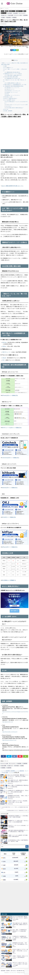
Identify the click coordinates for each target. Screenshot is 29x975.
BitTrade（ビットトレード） (12, 87)
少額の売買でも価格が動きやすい (13, 75)
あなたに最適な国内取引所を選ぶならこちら (12, 185)
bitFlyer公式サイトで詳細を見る (9, 547)
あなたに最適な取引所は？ (10, 98)
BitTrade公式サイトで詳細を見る (10, 395)
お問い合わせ (13, 970)
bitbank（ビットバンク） (11, 92)
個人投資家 (11, 15)
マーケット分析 (19, 15)
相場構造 (14, 17)
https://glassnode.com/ (7, 721)
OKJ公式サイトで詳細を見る (9, 517)
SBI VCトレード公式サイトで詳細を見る (12, 427)
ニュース (3, 770)
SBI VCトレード (9, 89)
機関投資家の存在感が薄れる (12, 72)
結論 (5, 66)
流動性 (3, 17)
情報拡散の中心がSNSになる (12, 78)
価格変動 (25, 15)
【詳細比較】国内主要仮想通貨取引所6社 (13, 86)
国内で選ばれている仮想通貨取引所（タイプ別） (15, 84)
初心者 (4, 772)
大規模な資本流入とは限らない (13, 83)
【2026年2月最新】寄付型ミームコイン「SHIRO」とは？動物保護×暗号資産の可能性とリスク (14, 807)
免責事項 (8, 970)
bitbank (4, 357)
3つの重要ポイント (8, 67)
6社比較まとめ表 (7, 96)
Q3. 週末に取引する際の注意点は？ (14, 107)
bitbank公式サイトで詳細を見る (9, 487)
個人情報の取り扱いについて (22, 970)
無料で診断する (14, 610)
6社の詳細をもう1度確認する (9, 580)
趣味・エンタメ (10, 772)
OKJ (7, 93)
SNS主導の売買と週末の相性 (10, 76)
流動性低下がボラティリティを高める (12, 73)
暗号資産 (10, 13)
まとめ (5, 109)
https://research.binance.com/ (9, 740)
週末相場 (9, 17)
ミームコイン (22, 13)
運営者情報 (3, 970)
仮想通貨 (16, 13)
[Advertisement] (14, 132)
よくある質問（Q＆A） (9, 100)
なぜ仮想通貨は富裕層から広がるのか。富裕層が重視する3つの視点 (17, 810)
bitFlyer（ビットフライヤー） (12, 95)
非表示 (15, 60)
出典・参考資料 (7, 110)
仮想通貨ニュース (14, 770)
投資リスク (4, 15)
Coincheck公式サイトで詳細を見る (10, 457)
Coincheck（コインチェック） (13, 90)
